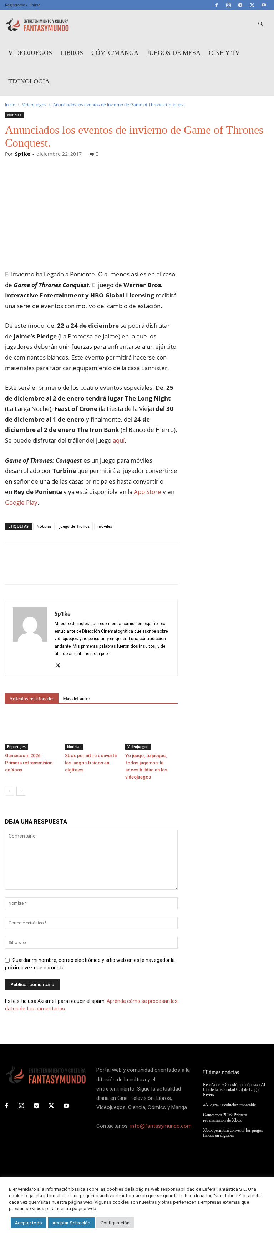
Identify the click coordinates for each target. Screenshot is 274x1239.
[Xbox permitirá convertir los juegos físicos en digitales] (91, 732)
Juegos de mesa (174, 52)
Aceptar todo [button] (28, 1222)
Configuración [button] (115, 1222)
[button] (260, 24)
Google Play (21, 502)
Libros (71, 52)
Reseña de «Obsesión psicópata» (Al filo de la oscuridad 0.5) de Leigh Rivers (234, 1089)
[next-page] (20, 791)
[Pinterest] (45, 569)
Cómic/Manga (114, 52)
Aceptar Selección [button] (71, 1222)
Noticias (14, 114)
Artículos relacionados (31, 699)
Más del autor (76, 699)
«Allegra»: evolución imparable (229, 1104)
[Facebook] (216, 5)
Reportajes (16, 746)
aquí (119, 440)
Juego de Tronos (74, 526)
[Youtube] (263, 5)
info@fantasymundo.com (161, 1126)
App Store (147, 492)
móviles (104, 526)
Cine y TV (224, 52)
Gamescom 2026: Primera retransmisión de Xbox (28, 763)
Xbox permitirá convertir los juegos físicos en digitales (91, 763)
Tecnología (29, 81)
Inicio (10, 105)
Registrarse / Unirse (22, 4)
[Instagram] (228, 5)
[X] (252, 5)
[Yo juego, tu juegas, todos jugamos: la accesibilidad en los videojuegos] (151, 732)
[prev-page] (9, 791)
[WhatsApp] (61, 569)
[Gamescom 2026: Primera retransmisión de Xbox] (31, 732)
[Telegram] (240, 5)
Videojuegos (30, 52)
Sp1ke (22, 154)
